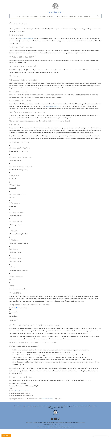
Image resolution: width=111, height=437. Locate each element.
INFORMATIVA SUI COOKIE (42, 427)
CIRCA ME (25, 16)
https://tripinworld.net (27, 38)
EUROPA (64, 16)
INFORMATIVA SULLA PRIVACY (54, 427)
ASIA (57, 16)
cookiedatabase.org (47, 399)
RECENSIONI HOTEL (75, 16)
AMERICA (50, 16)
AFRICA (42, 16)
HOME (18, 16)
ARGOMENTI (34, 16)
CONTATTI (87, 16)
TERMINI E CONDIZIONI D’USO (67, 427)
